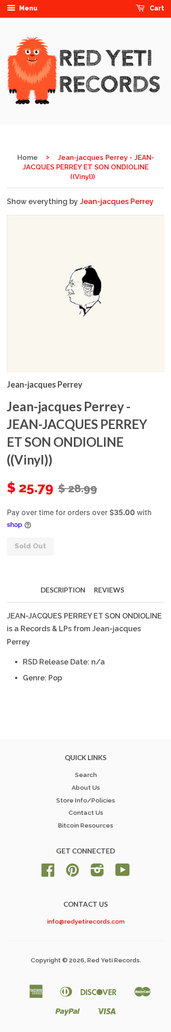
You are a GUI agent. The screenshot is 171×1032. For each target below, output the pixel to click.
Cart (156, 8)
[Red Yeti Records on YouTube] (122, 873)
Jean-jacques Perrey (117, 201)
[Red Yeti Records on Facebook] (48, 873)
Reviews (109, 590)
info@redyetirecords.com (85, 921)
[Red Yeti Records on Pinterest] (72, 873)
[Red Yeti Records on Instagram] (97, 873)
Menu (27, 8)
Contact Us (85, 812)
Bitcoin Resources (85, 825)
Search (86, 774)
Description (63, 590)
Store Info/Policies (85, 800)
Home (27, 157)
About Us (86, 787)
